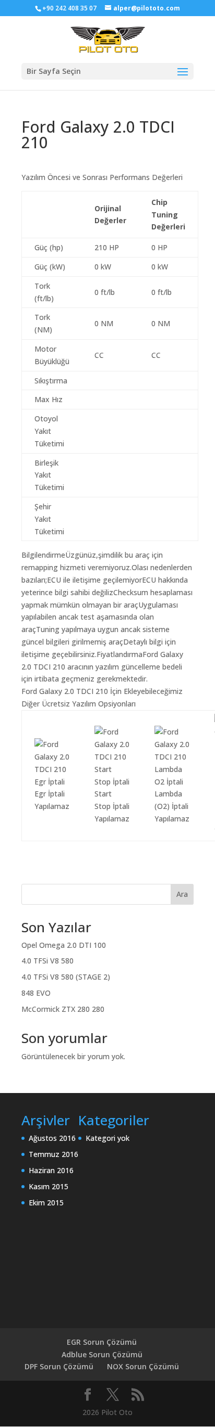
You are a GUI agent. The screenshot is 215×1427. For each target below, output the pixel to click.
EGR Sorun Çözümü (102, 1342)
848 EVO (36, 993)
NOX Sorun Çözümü (143, 1366)
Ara (182, 894)
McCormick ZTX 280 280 (62, 1009)
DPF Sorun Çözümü (59, 1366)
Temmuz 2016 (53, 1154)
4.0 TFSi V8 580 (47, 961)
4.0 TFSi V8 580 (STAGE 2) (65, 977)
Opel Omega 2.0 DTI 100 (63, 945)
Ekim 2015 (46, 1202)
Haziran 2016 (51, 1170)
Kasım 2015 (48, 1186)
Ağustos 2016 (52, 1138)
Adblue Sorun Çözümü (102, 1354)
